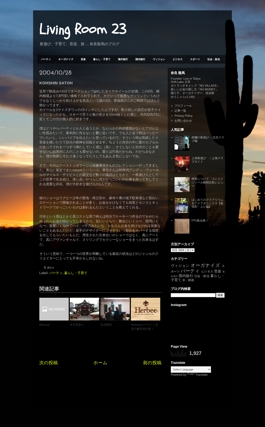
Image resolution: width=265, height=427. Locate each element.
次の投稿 (48, 362)
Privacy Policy (184, 115)
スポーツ (195, 59)
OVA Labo (177, 81)
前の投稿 (152, 362)
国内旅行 (140, 59)
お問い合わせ (183, 120)
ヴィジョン (159, 59)
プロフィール (183, 105)
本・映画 (188, 280)
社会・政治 (213, 59)
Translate (201, 374)
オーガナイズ (65, 59)
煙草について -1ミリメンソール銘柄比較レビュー (207, 182)
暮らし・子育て (102, 59)
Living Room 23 (82, 29)
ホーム (100, 362)
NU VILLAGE (208, 85)
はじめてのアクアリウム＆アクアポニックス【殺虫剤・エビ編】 (207, 203)
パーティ (46, 59)
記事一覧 (180, 110)
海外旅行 (123, 59)
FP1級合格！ (200, 220)
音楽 (83, 59)
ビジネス (178, 59)
